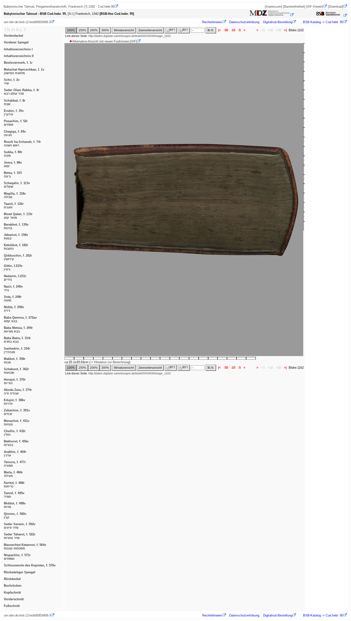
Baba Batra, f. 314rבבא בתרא (17, 339)
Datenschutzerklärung (244, 22)
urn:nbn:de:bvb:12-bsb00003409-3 (27, 22)
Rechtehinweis (212, 22)
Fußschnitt (12, 606)
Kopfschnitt (12, 592)
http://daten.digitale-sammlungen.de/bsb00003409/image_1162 (129, 36)
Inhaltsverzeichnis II (19, 56)
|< (219, 30)
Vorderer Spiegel (16, 42)
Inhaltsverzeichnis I (18, 49)
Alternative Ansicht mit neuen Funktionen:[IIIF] (104, 41)
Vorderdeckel (13, 35)
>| (285, 30)
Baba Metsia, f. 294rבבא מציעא (18, 329)
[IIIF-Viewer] (314, 6)
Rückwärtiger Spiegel (19, 572)
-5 (239, 30)
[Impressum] (273, 6)
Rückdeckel (12, 579)
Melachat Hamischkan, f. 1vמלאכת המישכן (24, 71)
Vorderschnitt (14, 599)
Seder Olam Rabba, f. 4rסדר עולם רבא (21, 91)
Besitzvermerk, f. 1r (18, 62)
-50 (226, 30)
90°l (172, 29)
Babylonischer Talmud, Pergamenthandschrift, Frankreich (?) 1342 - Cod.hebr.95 (59, 6)
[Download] (335, 6)
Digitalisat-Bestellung (277, 22)
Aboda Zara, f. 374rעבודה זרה (18, 391)
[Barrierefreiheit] (294, 6)
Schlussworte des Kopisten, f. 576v (30, 565)
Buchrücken (12, 585)
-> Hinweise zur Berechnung (109, 362)
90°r (185, 29)
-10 (233, 30)
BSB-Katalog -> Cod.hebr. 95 (322, 22)
